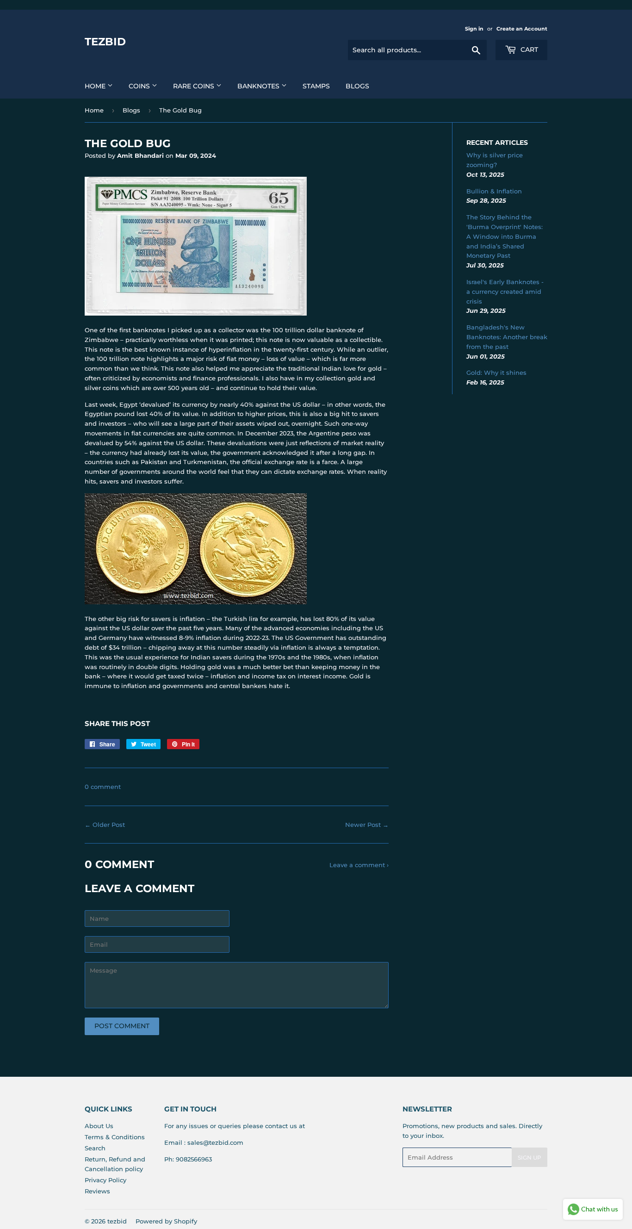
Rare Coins (194, 86)
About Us (99, 1126)
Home (96, 86)
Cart (528, 49)
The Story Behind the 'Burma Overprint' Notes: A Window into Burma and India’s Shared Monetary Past (504, 236)
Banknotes (259, 86)
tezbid (105, 41)
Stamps (316, 86)
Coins (140, 86)
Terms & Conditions (115, 1137)
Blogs (357, 86)
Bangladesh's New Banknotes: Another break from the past (506, 336)
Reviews (97, 1191)
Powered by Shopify (166, 1221)
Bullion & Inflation (494, 191)
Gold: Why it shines (496, 372)
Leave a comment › (359, 865)
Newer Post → (367, 824)
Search (95, 1148)
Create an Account (521, 28)
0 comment (103, 786)
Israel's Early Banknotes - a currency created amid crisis (505, 291)
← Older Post (105, 824)
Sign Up (529, 1157)
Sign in (474, 28)
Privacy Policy (105, 1180)
